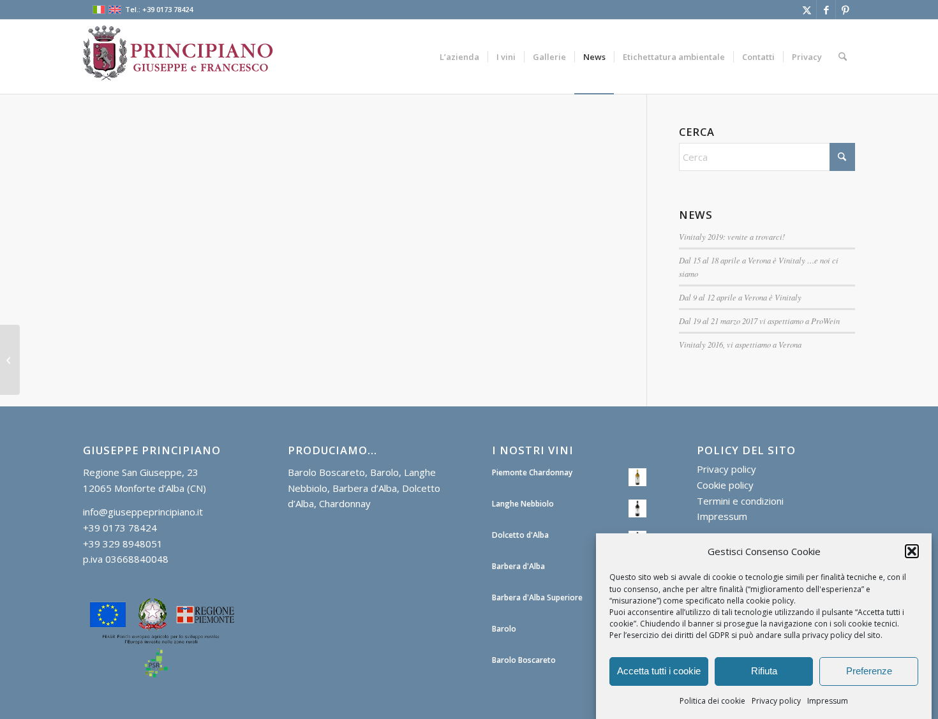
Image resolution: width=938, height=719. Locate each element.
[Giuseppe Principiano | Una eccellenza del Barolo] (178, 57)
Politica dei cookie (712, 700)
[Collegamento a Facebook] (826, 9)
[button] (911, 551)
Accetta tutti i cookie (659, 670)
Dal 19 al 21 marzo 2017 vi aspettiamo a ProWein (759, 320)
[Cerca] (842, 57)
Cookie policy (725, 484)
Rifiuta (764, 670)
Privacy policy (776, 700)
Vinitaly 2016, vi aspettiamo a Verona (740, 344)
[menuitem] (459, 57)
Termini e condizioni (740, 500)
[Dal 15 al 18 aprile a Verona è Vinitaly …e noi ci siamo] (10, 360)
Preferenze (869, 670)
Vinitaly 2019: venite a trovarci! (732, 236)
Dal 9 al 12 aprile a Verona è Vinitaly (740, 297)
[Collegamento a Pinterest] (845, 9)
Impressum (827, 700)
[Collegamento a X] (807, 9)
